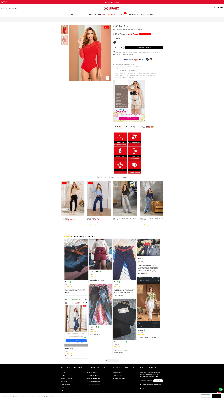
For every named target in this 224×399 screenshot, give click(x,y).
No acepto (205, 396)
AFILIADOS (150, 14)
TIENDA (80, 14)
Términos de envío (92, 372)
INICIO (73, 14)
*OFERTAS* (64, 381)
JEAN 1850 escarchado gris (72, 218)
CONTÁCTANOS (133, 14)
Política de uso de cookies (94, 384)
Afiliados (63, 391)
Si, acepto (216, 396)
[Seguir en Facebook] (2, 2)
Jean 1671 (117, 218)
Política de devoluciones (93, 381)
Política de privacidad (93, 375)
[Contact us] (221, 389)
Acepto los (151, 384)
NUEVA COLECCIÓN (67, 378)
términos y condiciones (154, 384)
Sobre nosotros (117, 375)
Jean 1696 (144, 218)
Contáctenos (117, 372)
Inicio (62, 19)
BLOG (142, 14)
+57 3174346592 (12, 8)
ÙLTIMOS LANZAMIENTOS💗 (96, 14)
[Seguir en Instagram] (5, 2)
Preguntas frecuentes (119, 378)
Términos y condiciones (93, 378)
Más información (195, 396)
